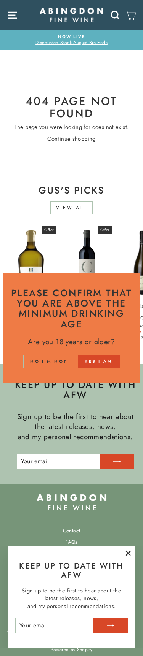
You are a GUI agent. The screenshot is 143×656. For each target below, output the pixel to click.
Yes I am (98, 361)
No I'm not (48, 361)
